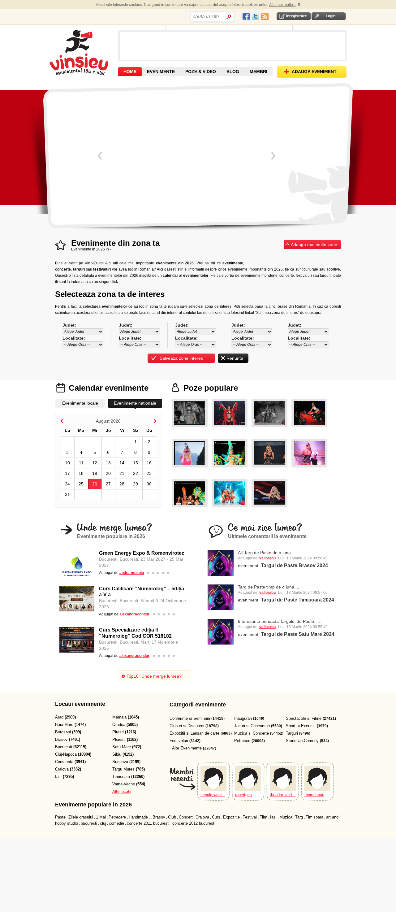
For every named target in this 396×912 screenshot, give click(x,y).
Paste (60, 817)
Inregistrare (296, 16)
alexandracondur (134, 614)
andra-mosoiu (131, 573)
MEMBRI (258, 71)
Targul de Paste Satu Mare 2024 (297, 634)
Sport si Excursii (301, 725)
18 (81, 473)
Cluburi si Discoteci (187, 725)
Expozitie (231, 817)
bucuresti (89, 823)
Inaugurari (243, 718)
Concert (186, 817)
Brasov (159, 817)
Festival (250, 817)
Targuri (292, 733)
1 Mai (101, 817)
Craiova (202, 817)
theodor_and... (282, 795)
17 (67, 473)
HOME (129, 71)
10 (67, 462)
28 (121, 483)
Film (263, 817)
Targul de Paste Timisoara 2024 (297, 599)
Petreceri (242, 740)
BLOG (232, 71)
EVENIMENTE (161, 71)
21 (121, 473)
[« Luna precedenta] (62, 422)
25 (81, 483)
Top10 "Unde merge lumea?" (155, 676)
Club (172, 817)
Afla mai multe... (282, 4)
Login (330, 16)
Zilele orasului (80, 817)
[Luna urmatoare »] (155, 422)
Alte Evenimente (187, 748)
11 (81, 462)
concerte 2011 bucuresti (148, 823)
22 (135, 473)
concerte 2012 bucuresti (193, 823)
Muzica (285, 817)
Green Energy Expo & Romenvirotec (141, 553)
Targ (299, 817)
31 (67, 494)
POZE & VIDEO (200, 71)
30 (149, 483)
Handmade (138, 817)
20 (108, 473)
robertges (243, 795)
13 (108, 462)
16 (149, 462)
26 (94, 483)
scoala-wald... (212, 795)
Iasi (273, 817)
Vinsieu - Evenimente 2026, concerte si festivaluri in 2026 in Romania (83, 53)
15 (135, 462)
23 (149, 473)
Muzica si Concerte (251, 733)
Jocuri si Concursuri (252, 725)
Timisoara (314, 817)
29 (135, 483)
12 (94, 462)
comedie (116, 823)
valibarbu (267, 558)
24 (67, 483)
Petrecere (117, 817)
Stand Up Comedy (302, 740)
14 (121, 462)
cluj (103, 823)
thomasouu (314, 795)
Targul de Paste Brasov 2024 (294, 565)
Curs (216, 817)
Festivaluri (179, 740)
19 (94, 473)
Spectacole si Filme (303, 718)
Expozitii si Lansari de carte (194, 733)
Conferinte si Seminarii (190, 718)
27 (108, 483)
